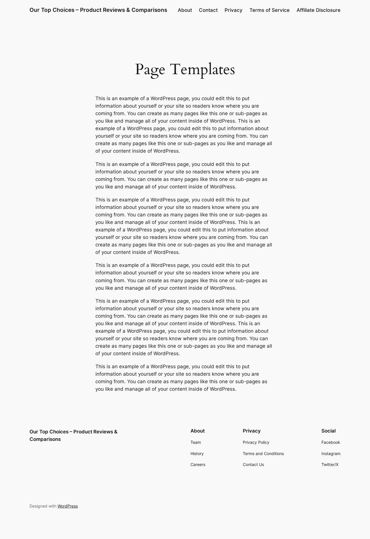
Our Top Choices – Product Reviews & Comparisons (98, 9)
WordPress (68, 506)
